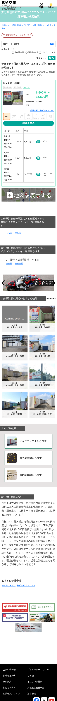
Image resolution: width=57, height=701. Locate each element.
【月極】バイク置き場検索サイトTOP (16, 25)
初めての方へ (9, 687)
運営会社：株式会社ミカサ (42, 110)
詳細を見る (28, 123)
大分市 (9, 233)
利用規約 (7, 681)
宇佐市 (18, 233)
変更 (52, 44)
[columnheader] (9, 131)
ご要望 (30, 675)
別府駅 (9, 263)
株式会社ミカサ (9, 585)
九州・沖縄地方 (38, 25)
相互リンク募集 (34, 681)
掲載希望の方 (9, 675)
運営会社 (31, 693)
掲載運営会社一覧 (35, 687)
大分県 (48, 25)
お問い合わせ (9, 669)
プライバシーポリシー (38, 669)
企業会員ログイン (11, 693)
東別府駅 (19, 263)
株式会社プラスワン (26, 585)
